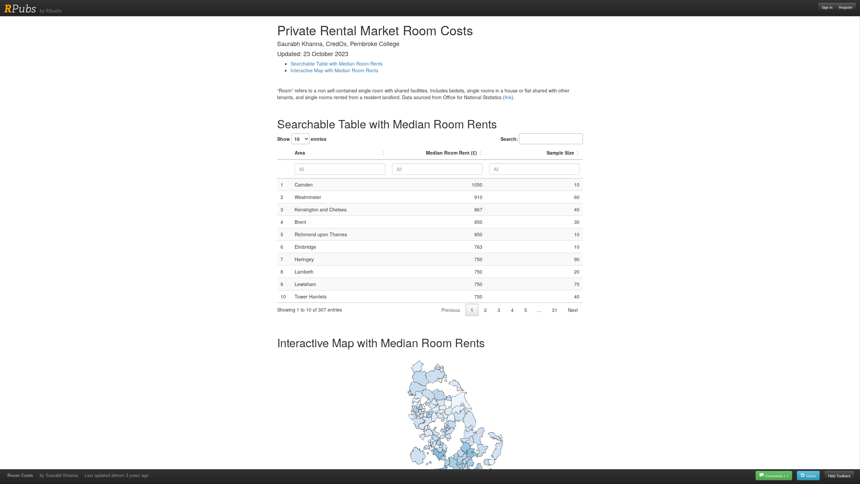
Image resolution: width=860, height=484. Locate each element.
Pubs (20, 9)
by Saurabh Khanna (59, 475)
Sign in (827, 7)
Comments (776, 475)
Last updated (116, 475)
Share (810, 475)
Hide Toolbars (839, 475)
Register (846, 7)
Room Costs (20, 475)
